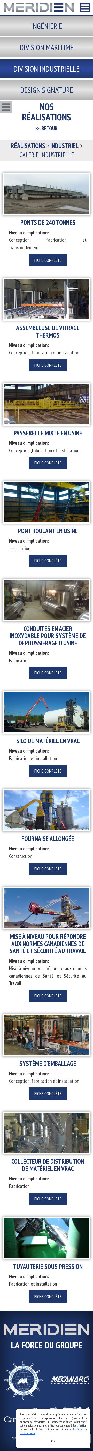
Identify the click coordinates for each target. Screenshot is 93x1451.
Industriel (64, 146)
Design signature (46, 90)
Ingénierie (46, 26)
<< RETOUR (46, 128)
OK (53, 1441)
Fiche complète (47, 260)
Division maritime (47, 47)
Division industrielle (46, 68)
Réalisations (28, 146)
